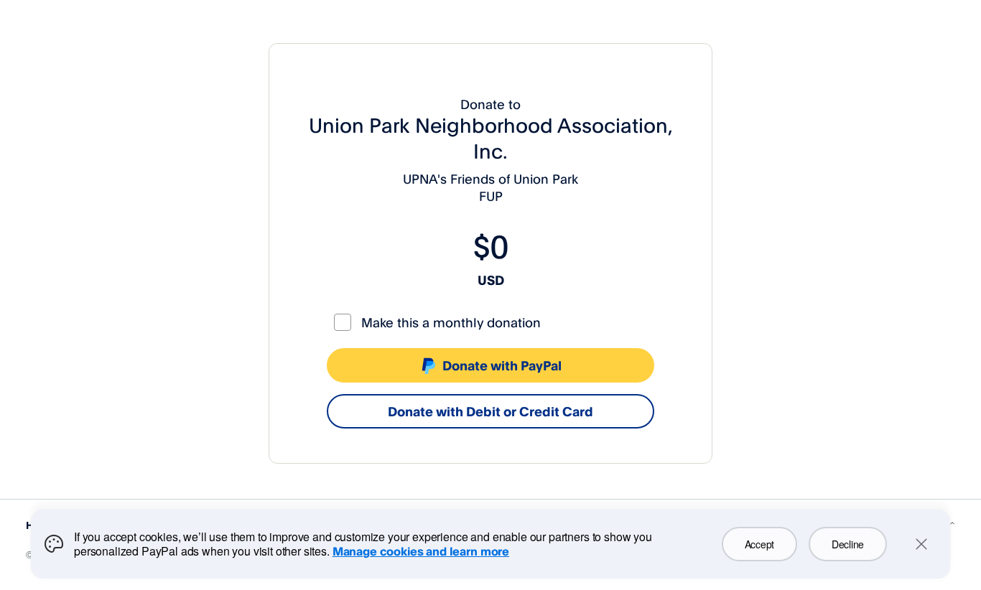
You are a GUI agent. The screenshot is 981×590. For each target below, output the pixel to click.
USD (491, 280)
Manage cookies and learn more (421, 551)
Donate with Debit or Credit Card (490, 411)
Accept (759, 544)
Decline (848, 544)
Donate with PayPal (502, 365)
